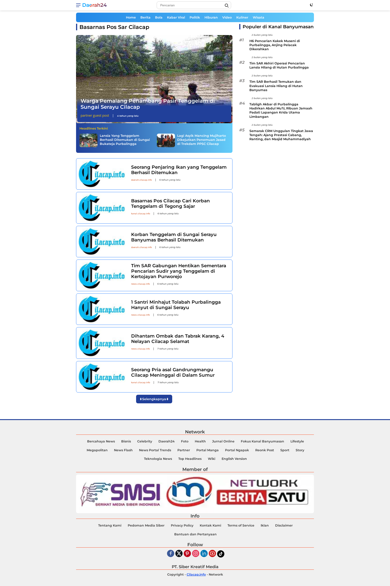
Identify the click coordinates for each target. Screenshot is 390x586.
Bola (158, 17)
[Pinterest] (187, 554)
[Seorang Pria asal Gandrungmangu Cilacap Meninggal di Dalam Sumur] (102, 377)
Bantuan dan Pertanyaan (195, 534)
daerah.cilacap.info (141, 179)
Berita (145, 17)
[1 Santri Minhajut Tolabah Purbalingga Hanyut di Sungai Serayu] (102, 309)
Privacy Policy (182, 525)
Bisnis (126, 441)
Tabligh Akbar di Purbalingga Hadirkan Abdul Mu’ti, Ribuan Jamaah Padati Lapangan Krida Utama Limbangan (280, 110)
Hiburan (211, 17)
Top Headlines (190, 459)
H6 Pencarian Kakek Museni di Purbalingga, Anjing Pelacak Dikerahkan (274, 45)
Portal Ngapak (237, 450)
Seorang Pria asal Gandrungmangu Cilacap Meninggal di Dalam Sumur (173, 372)
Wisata (258, 17)
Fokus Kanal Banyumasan (262, 441)
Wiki (211, 459)
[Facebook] (170, 554)
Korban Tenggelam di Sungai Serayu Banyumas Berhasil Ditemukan (174, 237)
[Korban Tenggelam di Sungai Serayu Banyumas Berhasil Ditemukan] (102, 241)
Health (200, 441)
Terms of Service (241, 525)
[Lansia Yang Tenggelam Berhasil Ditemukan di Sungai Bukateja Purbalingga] (88, 140)
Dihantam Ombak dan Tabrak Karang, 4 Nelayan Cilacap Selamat (177, 338)
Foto (184, 441)
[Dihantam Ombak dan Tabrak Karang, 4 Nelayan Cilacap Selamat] (102, 343)
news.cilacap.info (140, 283)
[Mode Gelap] (311, 4)
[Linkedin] (204, 554)
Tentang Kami (109, 525)
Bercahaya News (101, 441)
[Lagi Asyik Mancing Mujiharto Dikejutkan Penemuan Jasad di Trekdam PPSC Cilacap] (166, 140)
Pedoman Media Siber (146, 525)
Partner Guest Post (95, 115)
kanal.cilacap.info (140, 213)
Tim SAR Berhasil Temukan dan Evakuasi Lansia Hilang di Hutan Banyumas (276, 86)
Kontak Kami (210, 525)
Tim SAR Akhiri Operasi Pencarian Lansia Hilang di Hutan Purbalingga (279, 65)
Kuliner (242, 17)
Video (227, 17)
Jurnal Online (223, 441)
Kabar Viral (176, 17)
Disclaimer (284, 525)
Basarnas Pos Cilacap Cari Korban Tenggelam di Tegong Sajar (170, 203)
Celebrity (144, 441)
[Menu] (79, 5)
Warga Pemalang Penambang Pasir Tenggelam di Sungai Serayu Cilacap (148, 104)
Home (131, 17)
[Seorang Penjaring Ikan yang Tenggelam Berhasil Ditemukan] (102, 174)
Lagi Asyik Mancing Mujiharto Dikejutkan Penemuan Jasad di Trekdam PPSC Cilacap (201, 140)
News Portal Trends (155, 450)
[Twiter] (179, 554)
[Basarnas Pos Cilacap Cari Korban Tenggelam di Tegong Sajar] (102, 207)
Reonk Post (264, 450)
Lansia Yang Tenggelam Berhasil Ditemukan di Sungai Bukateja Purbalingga (125, 140)
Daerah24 (94, 5)
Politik (195, 17)
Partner (183, 450)
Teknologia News (158, 459)
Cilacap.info (196, 574)
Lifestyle (297, 441)
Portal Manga (207, 450)
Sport (284, 450)
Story (300, 450)
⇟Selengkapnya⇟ (154, 399)
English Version (234, 459)
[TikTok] (220, 554)
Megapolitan (97, 450)
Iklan (265, 525)
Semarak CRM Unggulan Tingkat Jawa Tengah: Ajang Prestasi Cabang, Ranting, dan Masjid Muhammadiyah (281, 135)
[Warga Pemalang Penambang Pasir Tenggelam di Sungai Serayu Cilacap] (154, 79)
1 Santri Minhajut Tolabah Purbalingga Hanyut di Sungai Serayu (176, 304)
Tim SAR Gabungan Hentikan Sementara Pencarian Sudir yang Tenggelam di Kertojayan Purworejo (178, 271)
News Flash (123, 450)
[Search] (226, 5)
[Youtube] (212, 554)
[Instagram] (195, 554)
